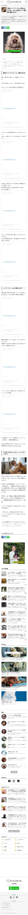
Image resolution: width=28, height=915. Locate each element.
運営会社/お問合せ (5, 907)
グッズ (5, 843)
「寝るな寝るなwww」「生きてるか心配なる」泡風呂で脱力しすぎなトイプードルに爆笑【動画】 (17, 823)
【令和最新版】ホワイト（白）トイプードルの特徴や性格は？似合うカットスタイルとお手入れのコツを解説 (17, 799)
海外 (5, 850)
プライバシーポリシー (6, 906)
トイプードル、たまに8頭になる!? (12, 64)
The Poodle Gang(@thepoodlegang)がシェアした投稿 (15, 127)
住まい (18, 843)
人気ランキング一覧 (14, 831)
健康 (5, 846)
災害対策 (19, 850)
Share (2, 27)
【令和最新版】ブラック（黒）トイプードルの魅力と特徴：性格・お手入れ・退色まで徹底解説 (17, 815)
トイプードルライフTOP (7, 909)
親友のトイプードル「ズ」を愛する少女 (13, 62)
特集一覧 (14, 772)
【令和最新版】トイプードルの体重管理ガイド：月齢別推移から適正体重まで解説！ (17, 790)
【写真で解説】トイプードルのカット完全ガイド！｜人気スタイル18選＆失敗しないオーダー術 (17, 807)
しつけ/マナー (20, 839)
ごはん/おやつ (7, 839)
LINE (8, 27)
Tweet (5, 27)
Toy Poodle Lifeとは (6, 903)
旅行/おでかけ (20, 846)
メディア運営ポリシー (6, 904)
